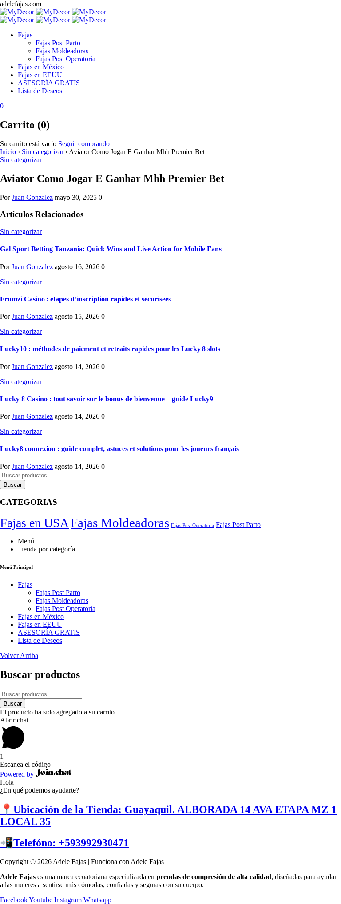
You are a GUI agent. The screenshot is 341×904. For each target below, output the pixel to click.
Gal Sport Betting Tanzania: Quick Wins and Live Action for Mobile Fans (111, 249)
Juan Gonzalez (32, 197)
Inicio (8, 151)
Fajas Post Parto (238, 524)
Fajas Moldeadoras (120, 522)
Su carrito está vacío (28, 143)
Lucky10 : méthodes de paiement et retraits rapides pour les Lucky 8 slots (110, 349)
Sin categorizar (42, 151)
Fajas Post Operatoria (192, 525)
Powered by (18, 774)
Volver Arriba (19, 655)
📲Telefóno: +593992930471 (64, 842)
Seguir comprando (84, 143)
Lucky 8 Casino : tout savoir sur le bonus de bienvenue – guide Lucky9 (106, 399)
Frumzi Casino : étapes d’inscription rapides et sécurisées (85, 299)
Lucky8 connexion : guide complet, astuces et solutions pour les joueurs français (119, 448)
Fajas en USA (34, 523)
